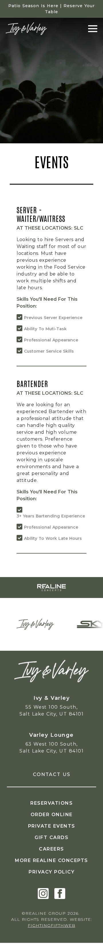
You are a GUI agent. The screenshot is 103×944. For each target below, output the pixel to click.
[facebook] (59, 893)
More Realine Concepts (51, 860)
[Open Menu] (92, 28)
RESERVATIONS (51, 803)
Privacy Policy (51, 872)
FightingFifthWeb (51, 925)
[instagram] (43, 893)
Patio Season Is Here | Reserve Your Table (51, 8)
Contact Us (51, 774)
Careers (51, 849)
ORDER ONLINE (52, 814)
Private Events (51, 826)
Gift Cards (51, 837)
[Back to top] (90, 931)
